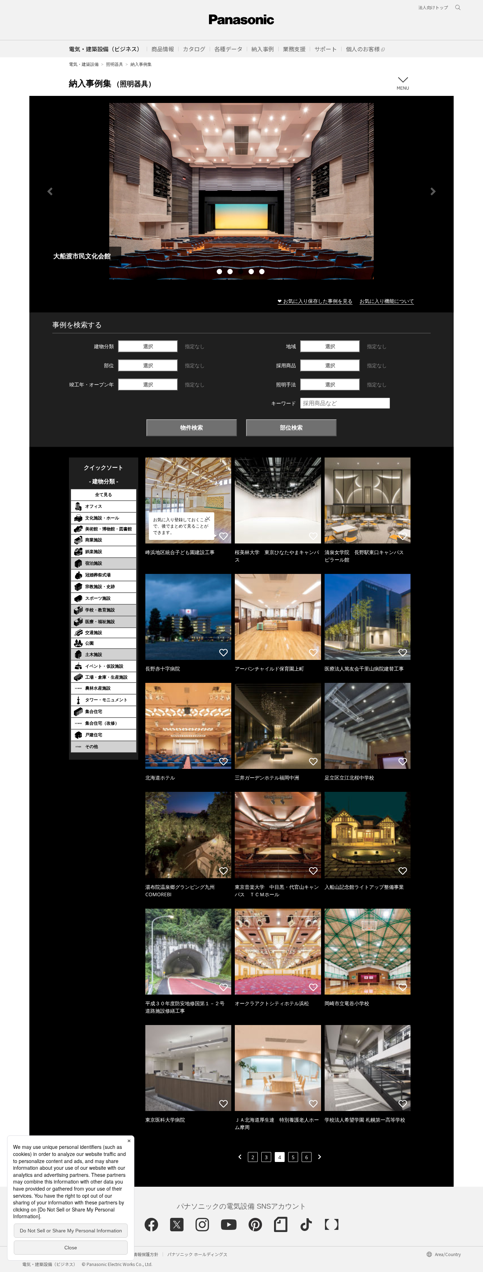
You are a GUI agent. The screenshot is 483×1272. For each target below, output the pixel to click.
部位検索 (291, 427)
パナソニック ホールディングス (197, 1254)
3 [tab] (241, 272)
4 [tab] (252, 272)
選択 (148, 346)
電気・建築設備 (84, 64)
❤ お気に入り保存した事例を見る (315, 301)
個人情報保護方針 (141, 1254)
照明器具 (114, 64)
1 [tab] (220, 272)
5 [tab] (262, 272)
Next (433, 191)
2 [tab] (230, 272)
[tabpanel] (241, 191)
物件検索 (191, 427)
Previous (50, 191)
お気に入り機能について (387, 301)
